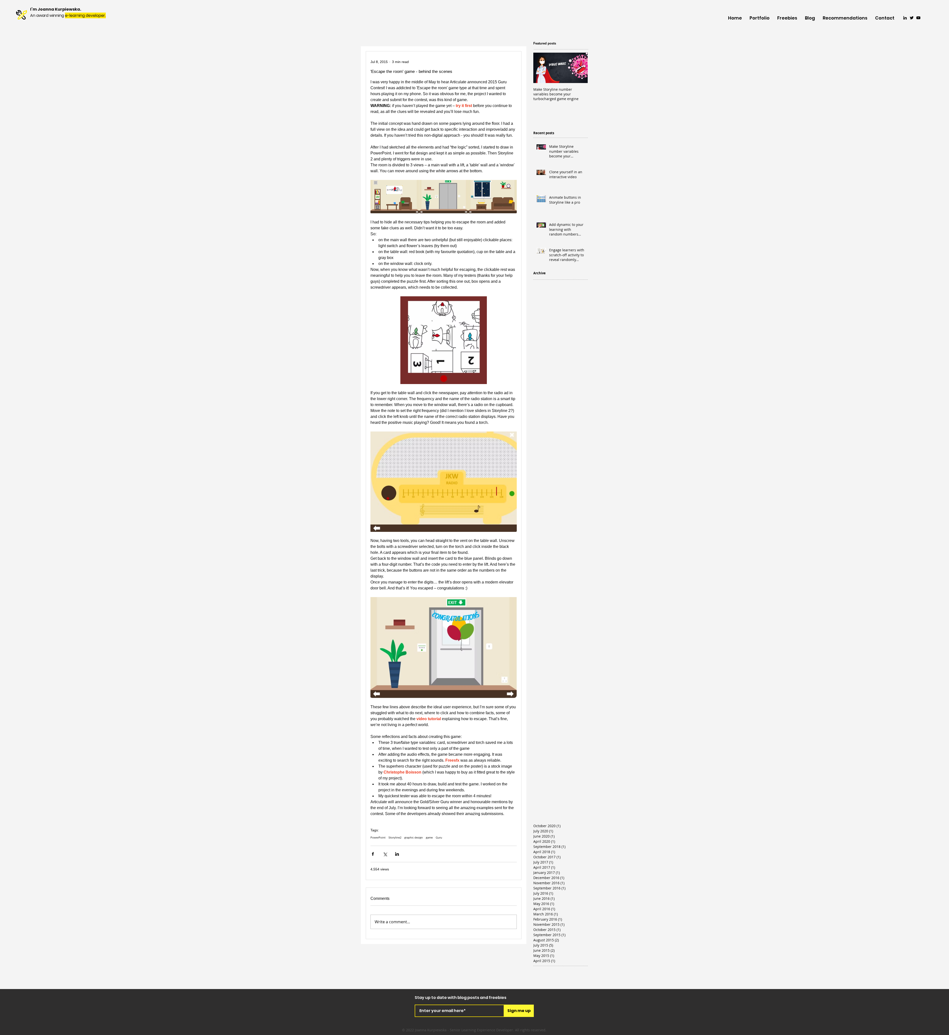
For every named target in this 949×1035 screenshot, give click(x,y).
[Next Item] (580, 68)
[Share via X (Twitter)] (385, 854)
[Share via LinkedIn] (397, 854)
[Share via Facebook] (372, 854)
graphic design (413, 837)
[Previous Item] (541, 68)
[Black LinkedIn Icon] (905, 17)
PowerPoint (378, 837)
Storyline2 (394, 837)
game (429, 837)
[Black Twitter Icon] (911, 17)
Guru (439, 837)
